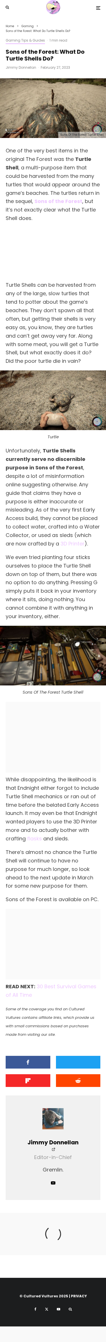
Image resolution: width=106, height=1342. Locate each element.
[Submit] (78, 1080)
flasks (34, 838)
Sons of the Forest (58, 201)
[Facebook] (35, 1309)
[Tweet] (78, 1062)
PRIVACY (79, 1296)
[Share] (28, 1062)
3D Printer (72, 543)
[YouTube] (58, 1309)
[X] (47, 1309)
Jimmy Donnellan (21, 67)
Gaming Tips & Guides (25, 40)
